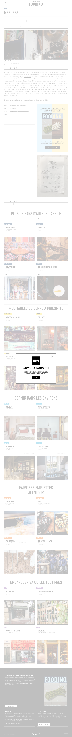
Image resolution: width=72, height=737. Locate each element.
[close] (52, 356)
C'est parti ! (36, 377)
